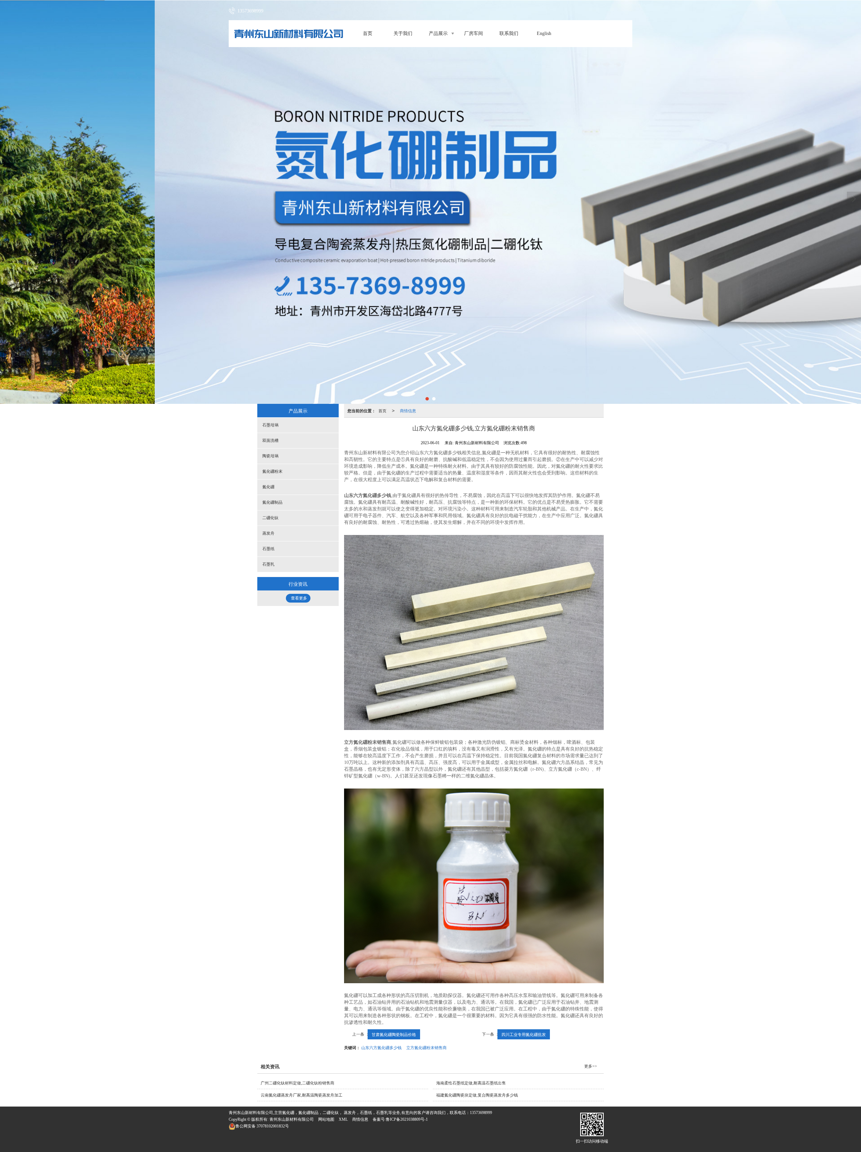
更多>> (590, 1066)
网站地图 (326, 1119)
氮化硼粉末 (272, 471)
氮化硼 (268, 487)
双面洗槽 (270, 440)
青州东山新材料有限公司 (291, 1119)
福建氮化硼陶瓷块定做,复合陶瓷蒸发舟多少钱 (477, 1095)
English (544, 33)
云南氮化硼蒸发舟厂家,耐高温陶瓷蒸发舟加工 (301, 1095)
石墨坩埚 (270, 425)
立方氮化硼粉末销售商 (426, 1047)
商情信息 (408, 410)
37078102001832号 (262, 1126)
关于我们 (403, 33)
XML (343, 1119)
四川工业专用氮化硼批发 (523, 1034)
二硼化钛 (270, 517)
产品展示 (438, 33)
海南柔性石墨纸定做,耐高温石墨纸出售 (471, 1083)
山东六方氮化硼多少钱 (381, 1047)
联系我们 (508, 33)
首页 (367, 33)
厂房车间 (473, 33)
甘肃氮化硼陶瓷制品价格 (394, 1034)
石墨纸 (268, 548)
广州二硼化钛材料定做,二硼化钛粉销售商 (297, 1083)
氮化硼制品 (272, 502)
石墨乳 (268, 564)
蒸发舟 (268, 533)
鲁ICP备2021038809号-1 (407, 1119)
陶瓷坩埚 (270, 456)
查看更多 (299, 598)
